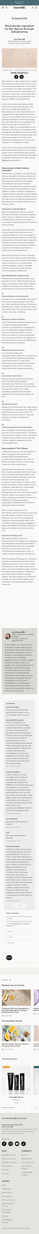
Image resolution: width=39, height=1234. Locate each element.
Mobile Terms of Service (8, 1205)
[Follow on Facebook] (4, 1143)
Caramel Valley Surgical (27, 1174)
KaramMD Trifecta (16, 1097)
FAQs (4, 1185)
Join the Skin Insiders (26, 1167)
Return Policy (7, 1192)
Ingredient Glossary (9, 1162)
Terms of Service (8, 1200)
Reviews (24, 1155)
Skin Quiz (5, 1170)
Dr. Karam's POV (19, 18)
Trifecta (12, 454)
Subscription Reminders (7, 1211)
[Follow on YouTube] (17, 1143)
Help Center (6, 1189)
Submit (9, 957)
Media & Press (26, 1159)
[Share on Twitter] (21, 77)
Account (5, 1173)
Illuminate (33, 541)
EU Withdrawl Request (7, 1221)
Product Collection (9, 1159)
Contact (5, 1216)
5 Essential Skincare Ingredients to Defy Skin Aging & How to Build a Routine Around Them (15, 1010)
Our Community (27, 1162)
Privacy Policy (16, 923)
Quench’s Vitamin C (20, 523)
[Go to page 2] (24, 906)
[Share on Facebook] (16, 77)
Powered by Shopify (23, 1228)
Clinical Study (7, 1166)
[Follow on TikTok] (23, 1143)
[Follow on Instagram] (10, 1143)
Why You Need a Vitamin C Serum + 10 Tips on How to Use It (16, 1045)
